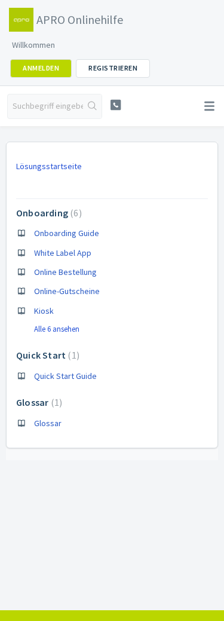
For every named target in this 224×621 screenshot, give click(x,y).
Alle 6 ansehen (56, 329)
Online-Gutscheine (67, 291)
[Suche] (92, 106)
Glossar (37, 402)
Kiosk (44, 310)
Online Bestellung (65, 272)
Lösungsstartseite (49, 166)
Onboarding (47, 213)
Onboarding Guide (66, 233)
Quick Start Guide (65, 376)
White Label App (62, 252)
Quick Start (46, 355)
